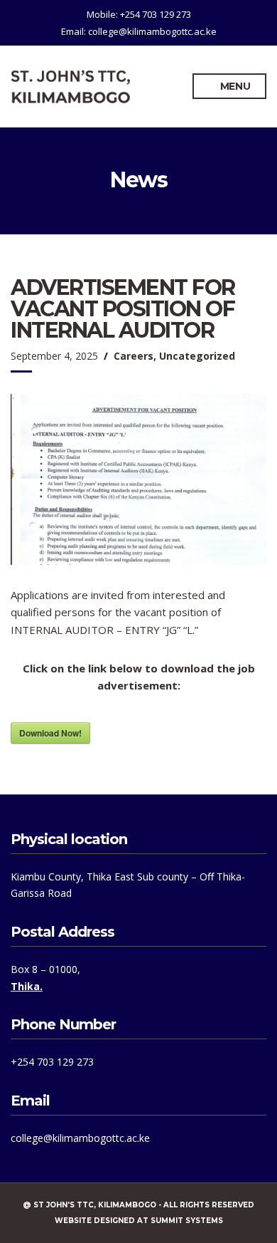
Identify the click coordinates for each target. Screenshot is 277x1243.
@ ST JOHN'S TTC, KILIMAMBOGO (89, 1205)
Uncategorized (197, 356)
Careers (133, 356)
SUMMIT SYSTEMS (187, 1220)
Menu (234, 86)
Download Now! (50, 733)
